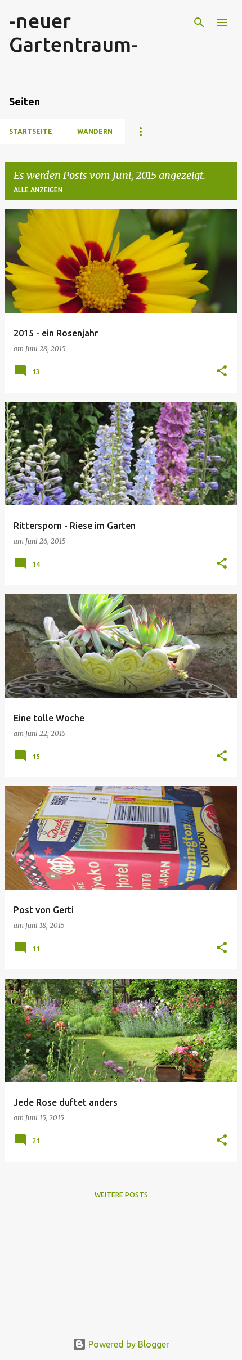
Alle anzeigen (38, 190)
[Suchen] (199, 22)
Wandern (95, 131)
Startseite (30, 131)
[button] (221, 371)
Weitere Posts (121, 1195)
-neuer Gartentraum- (73, 32)
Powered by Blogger (127, 1344)
